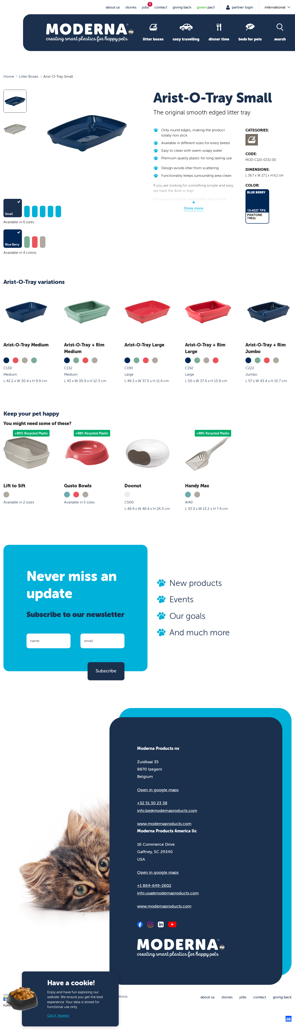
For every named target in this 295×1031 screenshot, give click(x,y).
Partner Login (242, 7)
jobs (145, 7)
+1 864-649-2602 (154, 885)
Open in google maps (158, 790)
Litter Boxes (28, 76)
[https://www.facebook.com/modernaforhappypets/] (140, 924)
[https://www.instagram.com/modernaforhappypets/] (150, 924)
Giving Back (182, 7)
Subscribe (106, 671)
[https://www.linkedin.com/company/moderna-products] (161, 924)
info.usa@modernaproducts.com (168, 893)
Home (8, 76)
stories (130, 7)
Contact (160, 7)
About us (113, 7)
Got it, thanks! (58, 1016)
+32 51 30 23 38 (152, 803)
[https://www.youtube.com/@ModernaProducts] (172, 924)
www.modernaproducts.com (164, 823)
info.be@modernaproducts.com (167, 810)
